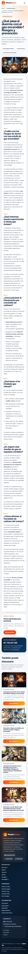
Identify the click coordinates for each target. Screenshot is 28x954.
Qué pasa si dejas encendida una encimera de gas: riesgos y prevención (13, 729)
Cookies (5, 934)
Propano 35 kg (6, 893)
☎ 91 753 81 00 (7, 921)
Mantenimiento (6, 910)
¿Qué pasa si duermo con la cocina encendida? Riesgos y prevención (14, 692)
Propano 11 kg (5, 891)
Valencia (4, 872)
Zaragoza (4, 877)
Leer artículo (14, 703)
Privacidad (6, 932)
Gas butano (5, 903)
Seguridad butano (10, 8)
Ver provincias (9, 632)
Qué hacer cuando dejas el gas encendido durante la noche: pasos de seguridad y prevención (13, 808)
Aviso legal (6, 930)
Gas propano (5, 905)
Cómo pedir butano (7, 913)
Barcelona (4, 867)
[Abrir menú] (24, 3)
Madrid (4, 870)
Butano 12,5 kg (6, 886)
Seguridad (4, 908)
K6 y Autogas (5, 896)
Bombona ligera (6, 889)
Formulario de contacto (9, 924)
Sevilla (3, 874)
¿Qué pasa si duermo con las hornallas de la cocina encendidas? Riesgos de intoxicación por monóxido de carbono (12, 769)
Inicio (3, 8)
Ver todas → (5, 879)
